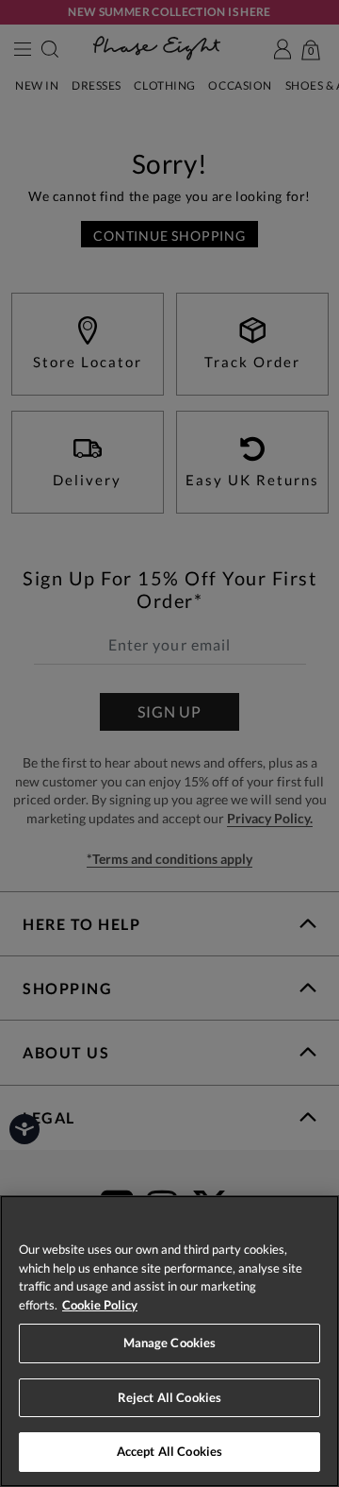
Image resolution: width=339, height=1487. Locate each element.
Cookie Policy (99, 1304)
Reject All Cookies (169, 1397)
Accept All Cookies (169, 1451)
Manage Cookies (170, 1342)
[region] (169, 1341)
